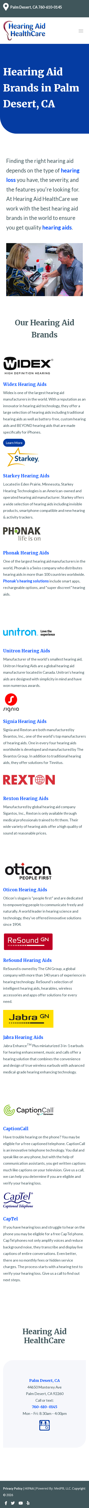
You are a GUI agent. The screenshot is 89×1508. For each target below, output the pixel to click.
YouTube (21, 1503)
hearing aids (57, 227)
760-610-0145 (50, 7)
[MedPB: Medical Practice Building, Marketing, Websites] (53, 1488)
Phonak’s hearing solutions (26, 581)
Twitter (13, 1503)
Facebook (6, 1503)
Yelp (28, 1503)
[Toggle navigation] (81, 30)
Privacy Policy (13, 1488)
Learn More (14, 443)
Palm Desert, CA (24, 7)
